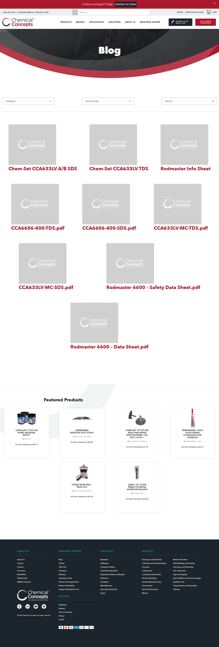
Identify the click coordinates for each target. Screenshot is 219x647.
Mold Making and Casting (184, 563)
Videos (61, 563)
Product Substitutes (66, 585)
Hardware (104, 582)
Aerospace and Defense (152, 559)
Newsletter (21, 574)
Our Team (21, 571)
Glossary (62, 574)
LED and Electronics (150, 589)
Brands (80, 22)
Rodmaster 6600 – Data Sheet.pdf (109, 347)
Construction (147, 571)
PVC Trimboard (179, 571)
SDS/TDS (62, 567)
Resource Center (150, 22)
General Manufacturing (151, 582)
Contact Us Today (125, 4)
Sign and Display (180, 574)
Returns (62, 608)
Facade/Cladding (149, 578)
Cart (214, 12)
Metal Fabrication (180, 559)
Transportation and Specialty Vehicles (185, 587)
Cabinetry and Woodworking (154, 563)
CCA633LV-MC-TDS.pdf (181, 228)
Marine (145, 593)
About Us (130, 22)
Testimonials (22, 578)
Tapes (102, 593)
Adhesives (104, 563)
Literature (63, 571)
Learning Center (65, 578)
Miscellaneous (106, 585)
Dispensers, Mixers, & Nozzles (112, 574)
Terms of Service (65, 612)
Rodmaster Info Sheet (186, 169)
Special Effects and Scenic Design (187, 578)
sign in (180, 12)
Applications (96, 22)
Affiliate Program (24, 582)
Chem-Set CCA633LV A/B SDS (42, 169)
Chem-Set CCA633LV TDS (118, 169)
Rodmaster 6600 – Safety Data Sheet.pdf (153, 287)
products (66, 22)
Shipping (62, 604)
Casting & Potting (107, 567)
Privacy (61, 616)
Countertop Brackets (108, 571)
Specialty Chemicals (108, 589)
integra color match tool (182, 22)
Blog (61, 559)
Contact (20, 567)
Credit (61, 619)
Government (147, 585)
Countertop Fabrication (151, 574)
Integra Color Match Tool (69, 589)
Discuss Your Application (69, 582)
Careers (20, 563)
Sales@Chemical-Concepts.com (33, 12)
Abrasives (104, 559)
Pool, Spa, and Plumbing (183, 567)
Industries (114, 22)
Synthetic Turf (178, 582)
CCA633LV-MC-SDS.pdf (46, 287)
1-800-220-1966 (8, 12)
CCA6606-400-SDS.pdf (109, 228)
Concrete (145, 567)
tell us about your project (205, 22)
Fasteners (104, 578)
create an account (194, 12)
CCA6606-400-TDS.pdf (38, 228)
